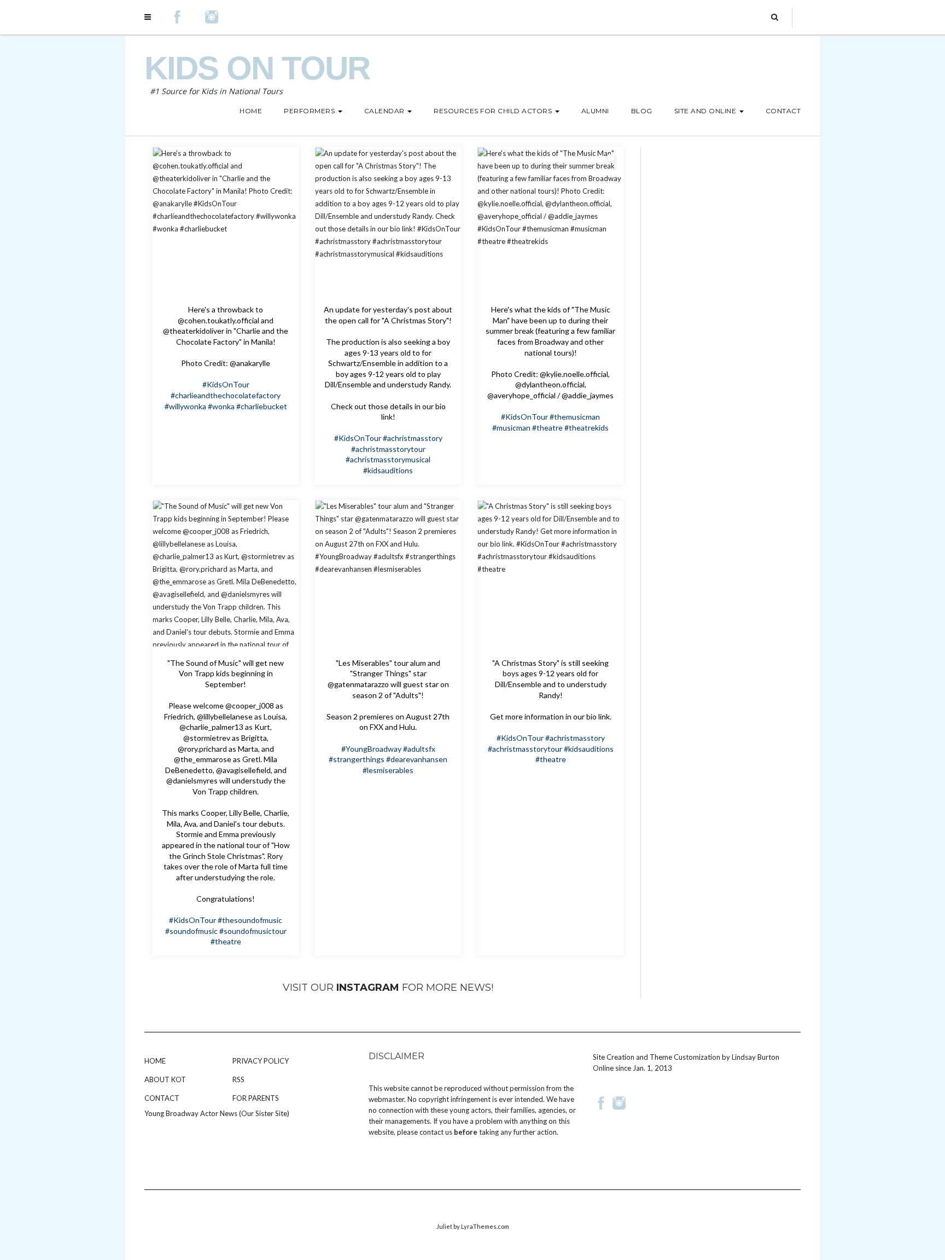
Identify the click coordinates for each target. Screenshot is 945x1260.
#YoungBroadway (371, 748)
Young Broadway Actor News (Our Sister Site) (216, 1113)
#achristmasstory (412, 438)
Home (155, 1060)
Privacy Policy (260, 1060)
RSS (238, 1079)
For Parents (255, 1098)
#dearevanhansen (416, 759)
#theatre (547, 427)
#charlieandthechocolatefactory (226, 395)
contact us (435, 1132)
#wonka (221, 406)
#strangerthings (356, 759)
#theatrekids (586, 427)
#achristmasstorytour (388, 449)
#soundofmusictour (253, 931)
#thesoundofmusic (250, 920)
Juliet (444, 1226)
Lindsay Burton (755, 1057)
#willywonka (185, 406)
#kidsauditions (388, 470)
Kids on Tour (257, 68)
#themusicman (575, 416)
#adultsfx (419, 748)
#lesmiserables (388, 770)
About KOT (165, 1079)
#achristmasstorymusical (388, 459)
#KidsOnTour (225, 384)
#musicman (511, 427)
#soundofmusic (191, 931)
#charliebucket (261, 406)
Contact (161, 1098)
